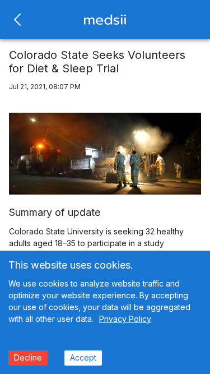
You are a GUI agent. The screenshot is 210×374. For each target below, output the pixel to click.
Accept (83, 357)
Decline (28, 357)
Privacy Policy (125, 319)
